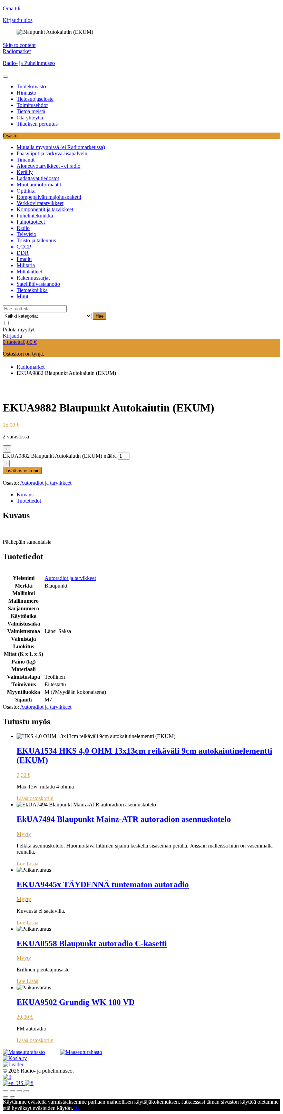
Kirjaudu (12, 336)
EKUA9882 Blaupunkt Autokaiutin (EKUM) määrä (60, 456)
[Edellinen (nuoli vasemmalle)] (5, 1097)
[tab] (148, 495)
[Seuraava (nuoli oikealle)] (12, 1097)
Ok (76, 1108)
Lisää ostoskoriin (22, 470)
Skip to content (19, 45)
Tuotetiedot (29, 501)
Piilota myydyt (19, 329)
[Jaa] (12, 1091)
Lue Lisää (27, 863)
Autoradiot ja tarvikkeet (45, 483)
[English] (14, 1083)
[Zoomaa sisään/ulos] (26, 1091)
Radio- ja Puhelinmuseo (29, 63)
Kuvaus (25, 494)
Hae (100, 316)
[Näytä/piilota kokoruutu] (19, 1091)
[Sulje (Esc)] (5, 1091)
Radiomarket (17, 51)
